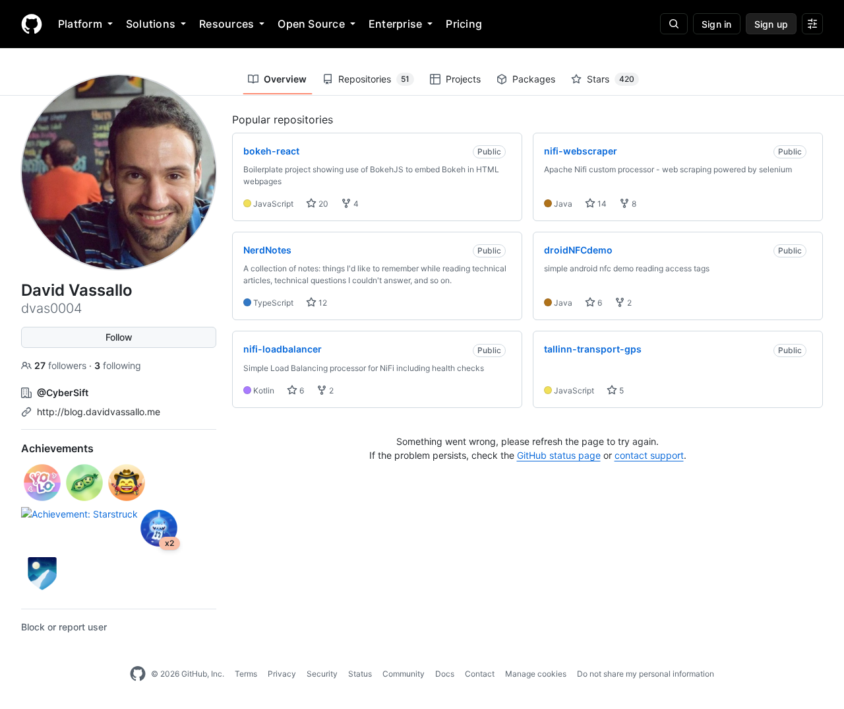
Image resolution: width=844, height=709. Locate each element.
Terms (246, 674)
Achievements (57, 448)
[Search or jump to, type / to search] (674, 23)
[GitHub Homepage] (138, 674)
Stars (610, 78)
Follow (119, 337)
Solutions (150, 23)
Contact (480, 674)
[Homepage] (31, 23)
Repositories (373, 78)
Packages (533, 78)
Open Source (311, 23)
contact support (649, 455)
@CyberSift (62, 392)
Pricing (464, 23)
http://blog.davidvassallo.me (98, 411)
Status (360, 674)
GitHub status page (559, 455)
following (117, 365)
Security (322, 674)
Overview (285, 78)
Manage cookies (535, 674)
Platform (80, 23)
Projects (463, 78)
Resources (226, 23)
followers (61, 365)
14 (601, 204)
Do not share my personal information (645, 674)
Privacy (282, 674)
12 (321, 303)
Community (403, 674)
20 (322, 204)
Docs (444, 674)
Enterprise (395, 23)
